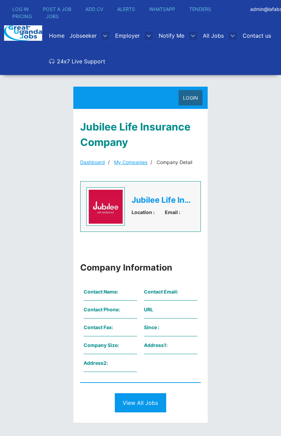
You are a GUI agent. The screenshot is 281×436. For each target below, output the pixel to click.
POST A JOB (57, 9)
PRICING (22, 16)
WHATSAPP (162, 9)
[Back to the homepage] (23, 33)
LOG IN (20, 9)
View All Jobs (140, 402)
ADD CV (94, 9)
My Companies (130, 162)
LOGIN (190, 98)
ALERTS (126, 9)
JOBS (52, 16)
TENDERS (200, 9)
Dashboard (92, 162)
